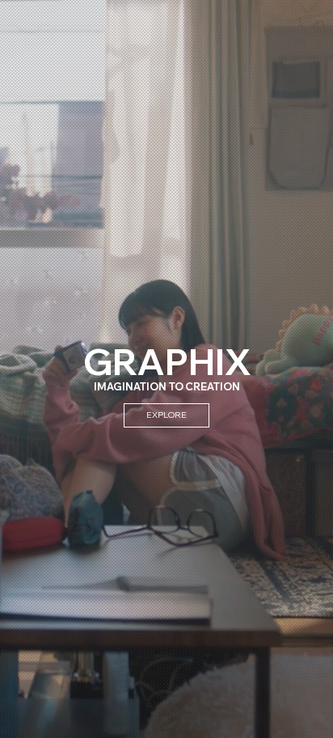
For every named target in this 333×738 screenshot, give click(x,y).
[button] (304, 718)
